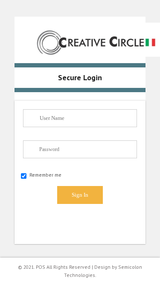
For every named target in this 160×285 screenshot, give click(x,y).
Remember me (45, 175)
